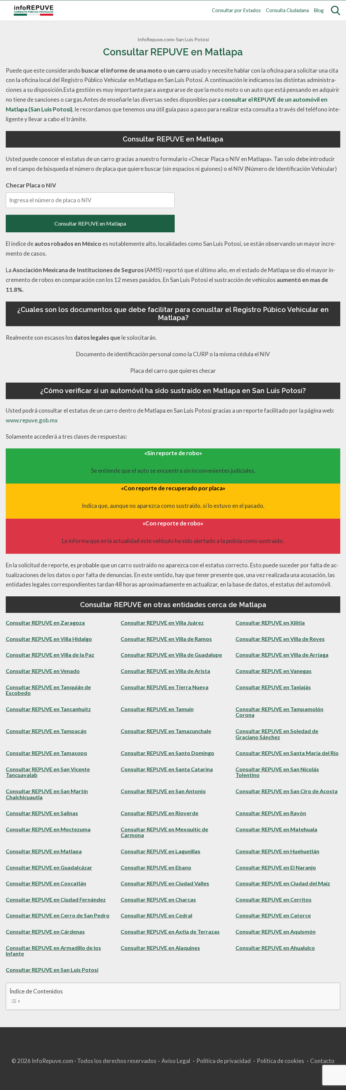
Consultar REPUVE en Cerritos (274, 899)
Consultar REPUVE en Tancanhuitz (48, 709)
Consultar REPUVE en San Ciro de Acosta (287, 791)
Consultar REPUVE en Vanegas (274, 671)
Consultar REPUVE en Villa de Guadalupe (171, 654)
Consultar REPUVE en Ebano (156, 867)
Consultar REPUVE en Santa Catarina (167, 769)
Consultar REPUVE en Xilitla (270, 622)
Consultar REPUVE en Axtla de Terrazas (170, 931)
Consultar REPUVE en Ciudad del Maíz (283, 883)
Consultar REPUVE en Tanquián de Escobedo (48, 690)
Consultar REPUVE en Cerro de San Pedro (57, 915)
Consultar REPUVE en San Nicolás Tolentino (277, 772)
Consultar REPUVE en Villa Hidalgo (49, 638)
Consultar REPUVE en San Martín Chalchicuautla (47, 794)
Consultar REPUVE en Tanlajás (273, 687)
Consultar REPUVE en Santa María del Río (287, 753)
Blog (319, 10)
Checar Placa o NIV (31, 185)
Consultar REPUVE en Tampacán (46, 731)
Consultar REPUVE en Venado (43, 671)
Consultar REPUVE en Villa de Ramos (166, 638)
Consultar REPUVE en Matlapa (90, 223)
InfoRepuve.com (155, 39)
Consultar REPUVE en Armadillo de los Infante (53, 950)
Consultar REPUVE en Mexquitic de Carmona (164, 832)
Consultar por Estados (236, 10)
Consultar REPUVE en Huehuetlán (277, 851)
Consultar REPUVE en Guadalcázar (49, 867)
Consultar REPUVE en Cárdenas (45, 931)
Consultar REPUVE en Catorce (273, 915)
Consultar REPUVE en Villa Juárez (162, 622)
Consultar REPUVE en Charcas (158, 899)
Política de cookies (280, 1060)
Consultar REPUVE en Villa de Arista (165, 671)
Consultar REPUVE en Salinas (42, 813)
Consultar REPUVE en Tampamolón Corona (279, 712)
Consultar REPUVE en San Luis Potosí (52, 969)
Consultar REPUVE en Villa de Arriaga (282, 654)
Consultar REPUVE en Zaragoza (45, 622)
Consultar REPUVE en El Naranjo (276, 867)
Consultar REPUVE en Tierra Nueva (164, 687)
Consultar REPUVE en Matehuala (276, 829)
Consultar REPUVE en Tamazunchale (166, 731)
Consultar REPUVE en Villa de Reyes (280, 638)
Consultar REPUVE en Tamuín (157, 709)
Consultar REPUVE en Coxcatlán (46, 883)
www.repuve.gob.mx (32, 420)
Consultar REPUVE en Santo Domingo (167, 753)
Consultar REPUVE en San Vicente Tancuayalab (48, 772)
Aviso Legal (176, 1060)
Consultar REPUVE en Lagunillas (160, 851)
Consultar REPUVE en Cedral (156, 915)
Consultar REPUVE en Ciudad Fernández (56, 899)
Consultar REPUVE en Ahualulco (275, 947)
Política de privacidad (223, 1060)
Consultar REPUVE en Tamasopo (46, 753)
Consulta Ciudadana (287, 10)
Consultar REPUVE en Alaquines (160, 947)
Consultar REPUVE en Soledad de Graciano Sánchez (277, 734)
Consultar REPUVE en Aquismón (276, 931)
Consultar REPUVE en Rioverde (159, 813)
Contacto (322, 1060)
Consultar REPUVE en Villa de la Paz (50, 654)
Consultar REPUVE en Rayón (271, 813)
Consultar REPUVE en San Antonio (163, 791)
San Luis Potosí (192, 39)
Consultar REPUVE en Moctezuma (48, 829)
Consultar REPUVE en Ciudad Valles (165, 883)
